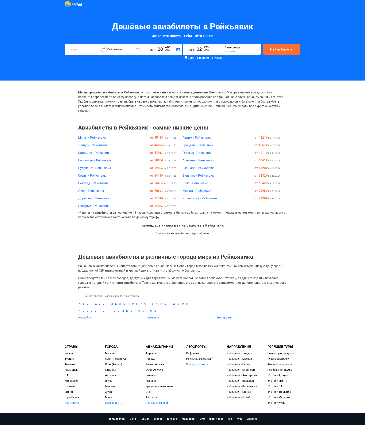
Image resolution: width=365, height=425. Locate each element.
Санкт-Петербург (115, 358)
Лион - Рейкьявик (91, 191)
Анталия (110, 375)
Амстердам (223, 317)
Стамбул (110, 369)
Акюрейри (84, 317)
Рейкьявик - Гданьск (239, 391)
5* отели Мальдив (278, 397)
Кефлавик (192, 353)
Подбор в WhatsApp (279, 369)
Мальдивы (71, 369)
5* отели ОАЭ (275, 386)
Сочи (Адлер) (113, 364)
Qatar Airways (154, 369)
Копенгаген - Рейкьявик (199, 198)
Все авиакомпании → (159, 402)
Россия (69, 353)
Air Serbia (152, 397)
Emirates (151, 375)
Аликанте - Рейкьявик (198, 160)
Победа (150, 358)
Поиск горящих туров (280, 353)
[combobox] (84, 49)
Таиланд (70, 364)
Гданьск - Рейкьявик (197, 153)
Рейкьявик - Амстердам (242, 375)
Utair (149, 391)
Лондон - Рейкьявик (93, 145)
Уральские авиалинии (159, 386)
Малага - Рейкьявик (196, 191)
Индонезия (72, 380)
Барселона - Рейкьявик (95, 160)
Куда (110, 43)
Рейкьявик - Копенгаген (242, 386)
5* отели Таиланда (279, 391)
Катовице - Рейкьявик (94, 153)
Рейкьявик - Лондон (239, 353)
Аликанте (153, 317)
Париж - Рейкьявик (196, 137)
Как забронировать (279, 364)
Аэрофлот (152, 353)
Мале (108, 397)
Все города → (113, 402)
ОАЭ (67, 375)
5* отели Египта (277, 380)
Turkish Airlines (155, 364)
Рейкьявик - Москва (239, 358)
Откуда (71, 43)
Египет (69, 391)
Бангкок (110, 386)
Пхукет (109, 380)
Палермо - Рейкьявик (94, 206)
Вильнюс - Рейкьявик (198, 175)
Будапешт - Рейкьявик (94, 168)
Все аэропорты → (197, 364)
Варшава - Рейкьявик (198, 168)
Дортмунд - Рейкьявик (94, 198)
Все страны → (73, 402)
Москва (110, 353)
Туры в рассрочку (278, 358)
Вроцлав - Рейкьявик (197, 145)
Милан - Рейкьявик (92, 137)
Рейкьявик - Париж (239, 364)
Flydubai (151, 380)
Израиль (70, 386)
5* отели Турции (277, 375)
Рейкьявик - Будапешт (241, 369)
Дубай (109, 391)
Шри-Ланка (72, 397)
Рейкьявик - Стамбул (240, 397)
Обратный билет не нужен (205, 57)
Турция (69, 358)
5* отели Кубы (276, 402)
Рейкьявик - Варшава (240, 380)
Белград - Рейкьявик (93, 183)
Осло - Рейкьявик (195, 183)
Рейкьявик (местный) (199, 358)
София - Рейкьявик (92, 175)
